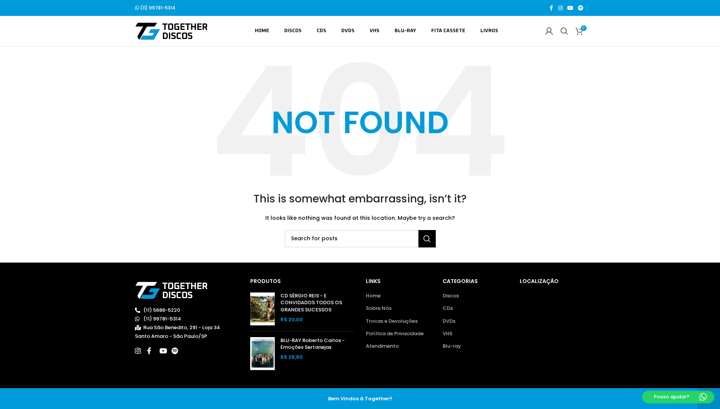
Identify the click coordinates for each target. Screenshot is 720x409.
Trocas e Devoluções (392, 321)
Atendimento (382, 346)
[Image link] (171, 290)
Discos (451, 295)
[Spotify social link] (580, 8)
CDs (448, 308)
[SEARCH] (427, 238)
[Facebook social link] (551, 8)
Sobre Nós (379, 308)
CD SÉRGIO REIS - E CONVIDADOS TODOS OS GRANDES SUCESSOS (311, 302)
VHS (447, 333)
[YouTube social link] (570, 8)
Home (373, 295)
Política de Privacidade (395, 333)
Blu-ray (452, 346)
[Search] (564, 31)
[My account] (549, 31)
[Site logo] (171, 30)
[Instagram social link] (560, 8)
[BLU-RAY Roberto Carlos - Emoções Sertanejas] (262, 353)
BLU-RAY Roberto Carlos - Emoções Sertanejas (312, 344)
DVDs (449, 321)
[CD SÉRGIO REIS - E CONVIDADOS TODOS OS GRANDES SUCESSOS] (262, 308)
